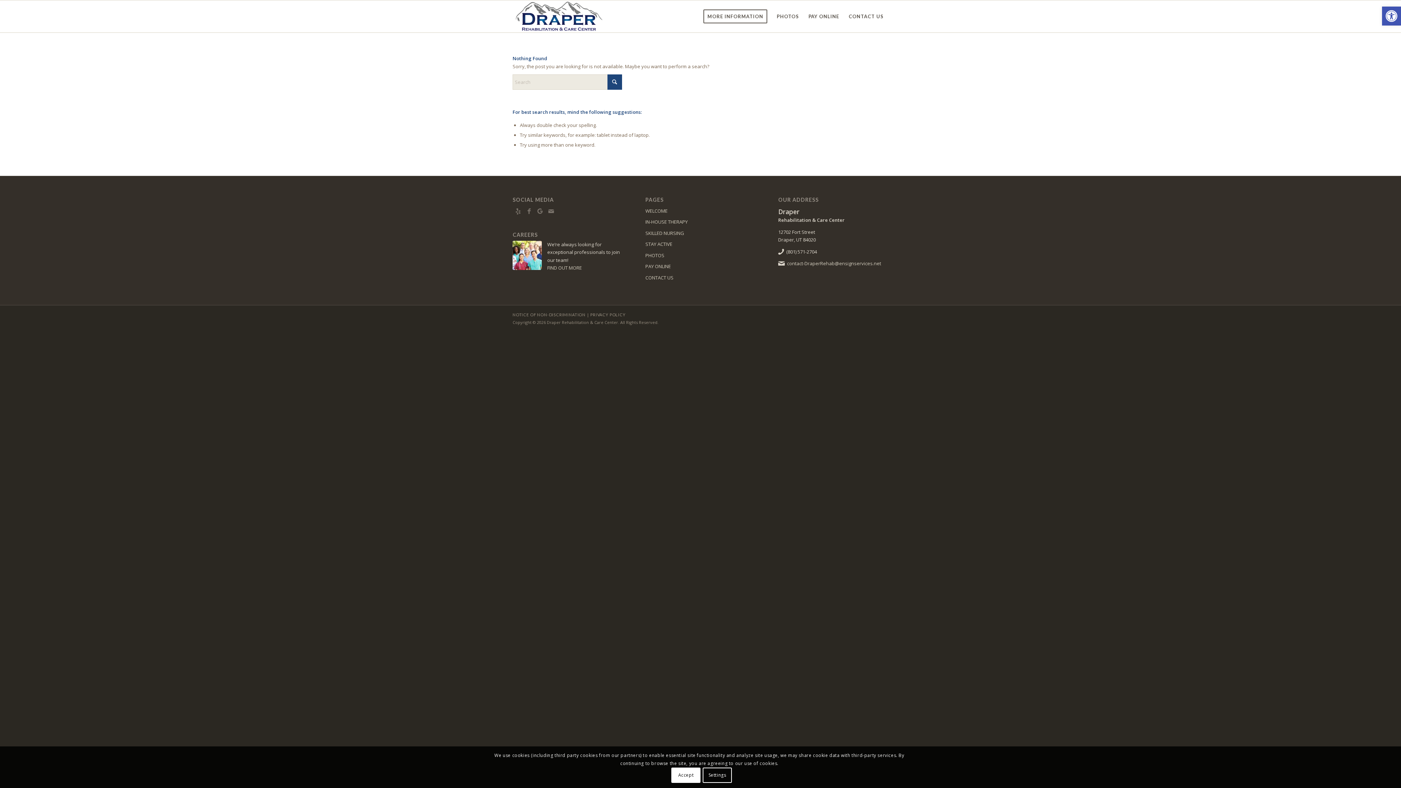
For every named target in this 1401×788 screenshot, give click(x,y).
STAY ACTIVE (658, 244)
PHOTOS (654, 255)
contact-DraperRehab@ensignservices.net (834, 263)
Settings (717, 775)
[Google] (539, 211)
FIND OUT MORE (564, 267)
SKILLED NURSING (664, 233)
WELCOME (656, 211)
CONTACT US (659, 277)
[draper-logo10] (563, 16)
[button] (1391, 16)
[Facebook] (529, 211)
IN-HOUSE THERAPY (666, 222)
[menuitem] (735, 16)
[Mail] (550, 211)
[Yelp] (518, 211)
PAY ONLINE (658, 266)
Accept (686, 775)
